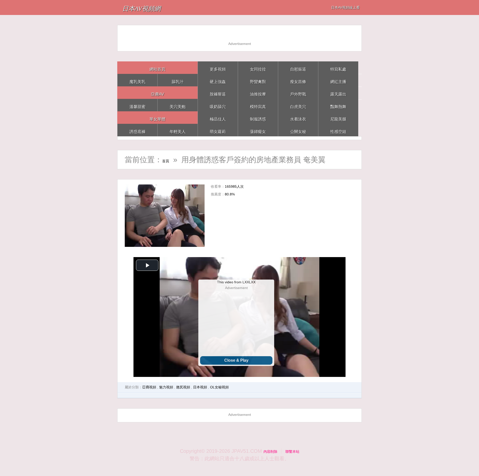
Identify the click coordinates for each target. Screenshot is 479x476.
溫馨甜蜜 (137, 105)
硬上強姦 (218, 80)
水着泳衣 (298, 117)
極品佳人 (218, 117)
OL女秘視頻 (219, 387)
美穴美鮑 (178, 105)
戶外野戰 (298, 92)
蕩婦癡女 (258, 130)
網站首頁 (157, 67)
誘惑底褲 (137, 130)
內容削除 (267, 451)
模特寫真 (258, 105)
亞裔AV (157, 92)
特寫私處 (338, 67)
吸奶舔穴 (218, 105)
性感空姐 (338, 130)
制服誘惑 (258, 117)
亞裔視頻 (149, 387)
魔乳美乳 (137, 80)
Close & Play (236, 360)
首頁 (169, 160)
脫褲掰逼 (218, 92)
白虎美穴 (298, 105)
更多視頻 (218, 67)
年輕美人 (178, 130)
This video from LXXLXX (236, 282)
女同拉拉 (258, 67)
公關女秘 (298, 130)
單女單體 (157, 117)
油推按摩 (258, 92)
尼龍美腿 (338, 117)
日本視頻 (200, 387)
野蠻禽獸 (258, 80)
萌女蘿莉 (218, 130)
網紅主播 (338, 80)
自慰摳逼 (298, 67)
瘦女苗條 (298, 80)
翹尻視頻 (183, 387)
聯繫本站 (295, 451)
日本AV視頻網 (153, 7)
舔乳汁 (177, 80)
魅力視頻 (166, 387)
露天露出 (338, 92)
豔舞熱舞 (338, 105)
